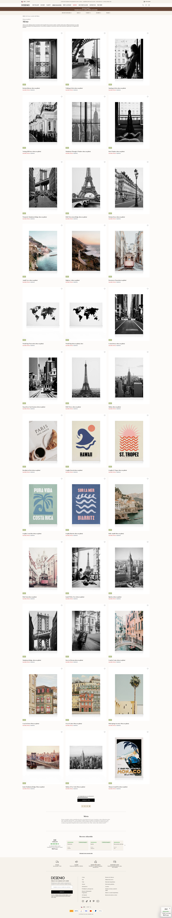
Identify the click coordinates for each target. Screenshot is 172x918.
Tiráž (83, 882)
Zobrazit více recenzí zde (86, 853)
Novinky (43, 5)
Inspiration (93, 5)
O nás (83, 877)
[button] (166, 912)
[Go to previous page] (82, 806)
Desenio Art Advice (109, 877)
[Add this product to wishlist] (61, 33)
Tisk (83, 879)
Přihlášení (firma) (86, 897)
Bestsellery (36, 5)
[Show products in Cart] (149, 5)
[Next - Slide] (125, 845)
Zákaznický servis (109, 879)
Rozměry (98, 12)
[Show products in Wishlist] (146, 5)
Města (37, 16)
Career (83, 884)
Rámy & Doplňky (67, 5)
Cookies (107, 886)
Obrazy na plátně (56, 5)
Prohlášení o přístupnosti (87, 888)
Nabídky (75, 5)
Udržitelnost (84, 886)
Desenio (90, 914)
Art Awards (84, 895)
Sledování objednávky (110, 882)
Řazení (107, 12)
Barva (78, 12)
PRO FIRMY (99, 5)
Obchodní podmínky (109, 884)
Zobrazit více (86, 800)
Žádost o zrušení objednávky (111, 892)
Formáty (88, 12)
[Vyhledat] (143, 5)
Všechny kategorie (66, 12)
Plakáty (48, 5)
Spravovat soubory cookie (111, 895)
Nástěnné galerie (83, 5)
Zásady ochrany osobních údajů (61, 895)
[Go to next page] (89, 806)
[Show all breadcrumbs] (24, 16)
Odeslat (62, 892)
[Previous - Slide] (65, 845)
